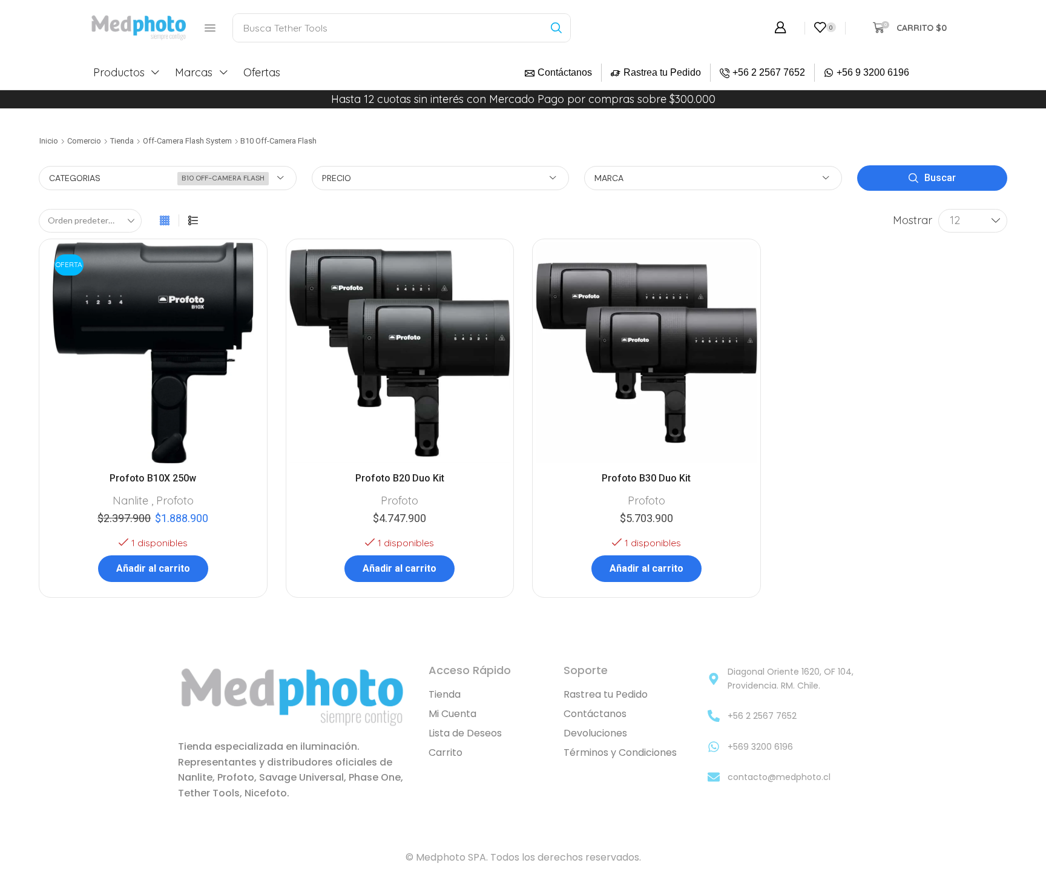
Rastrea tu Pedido (662, 72)
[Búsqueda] (556, 28)
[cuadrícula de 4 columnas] (165, 221)
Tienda (122, 140)
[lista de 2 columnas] (193, 221)
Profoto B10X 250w (153, 478)
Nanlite (130, 501)
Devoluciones (595, 733)
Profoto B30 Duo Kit (646, 478)
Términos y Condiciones (620, 752)
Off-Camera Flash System (187, 140)
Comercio (84, 140)
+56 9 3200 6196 (873, 72)
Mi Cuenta (452, 714)
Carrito (445, 752)
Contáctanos (565, 72)
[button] (210, 28)
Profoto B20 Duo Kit (399, 478)
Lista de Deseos (465, 733)
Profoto (175, 501)
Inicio (48, 140)
